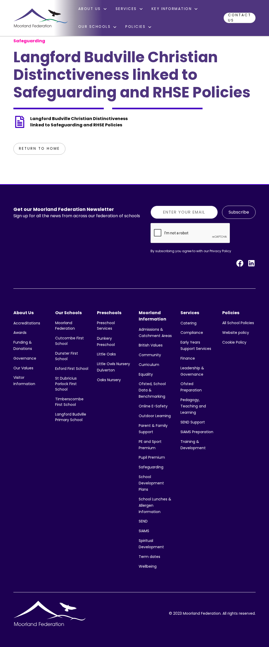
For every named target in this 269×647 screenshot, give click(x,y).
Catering (188, 323)
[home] (40, 18)
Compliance (191, 332)
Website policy (235, 332)
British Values (151, 345)
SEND (143, 521)
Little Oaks (106, 354)
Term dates (149, 556)
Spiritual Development (151, 544)
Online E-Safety (153, 406)
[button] (92, 9)
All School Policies (238, 322)
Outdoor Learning (155, 415)
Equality (146, 374)
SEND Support (192, 422)
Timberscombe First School (69, 401)
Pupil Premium (152, 457)
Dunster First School (66, 356)
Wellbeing (148, 566)
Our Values (23, 368)
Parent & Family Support (153, 428)
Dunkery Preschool (106, 341)
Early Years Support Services (195, 345)
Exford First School (71, 368)
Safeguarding (151, 467)
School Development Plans (151, 483)
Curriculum (149, 364)
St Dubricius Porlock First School (66, 384)
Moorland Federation (65, 325)
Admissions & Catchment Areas (155, 332)
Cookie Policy (234, 342)
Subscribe (239, 212)
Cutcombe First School (69, 340)
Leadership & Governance (192, 371)
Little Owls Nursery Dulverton (113, 367)
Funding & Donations (22, 345)
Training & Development (193, 445)
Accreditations (26, 323)
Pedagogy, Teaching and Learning (193, 406)
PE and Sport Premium (150, 445)
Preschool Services (106, 325)
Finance (187, 358)
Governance (24, 358)
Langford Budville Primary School (70, 417)
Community (150, 355)
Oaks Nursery (109, 379)
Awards (20, 332)
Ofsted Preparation (191, 387)
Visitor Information (24, 380)
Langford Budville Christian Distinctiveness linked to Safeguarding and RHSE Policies (79, 122)
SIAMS (144, 531)
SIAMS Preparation (196, 431)
